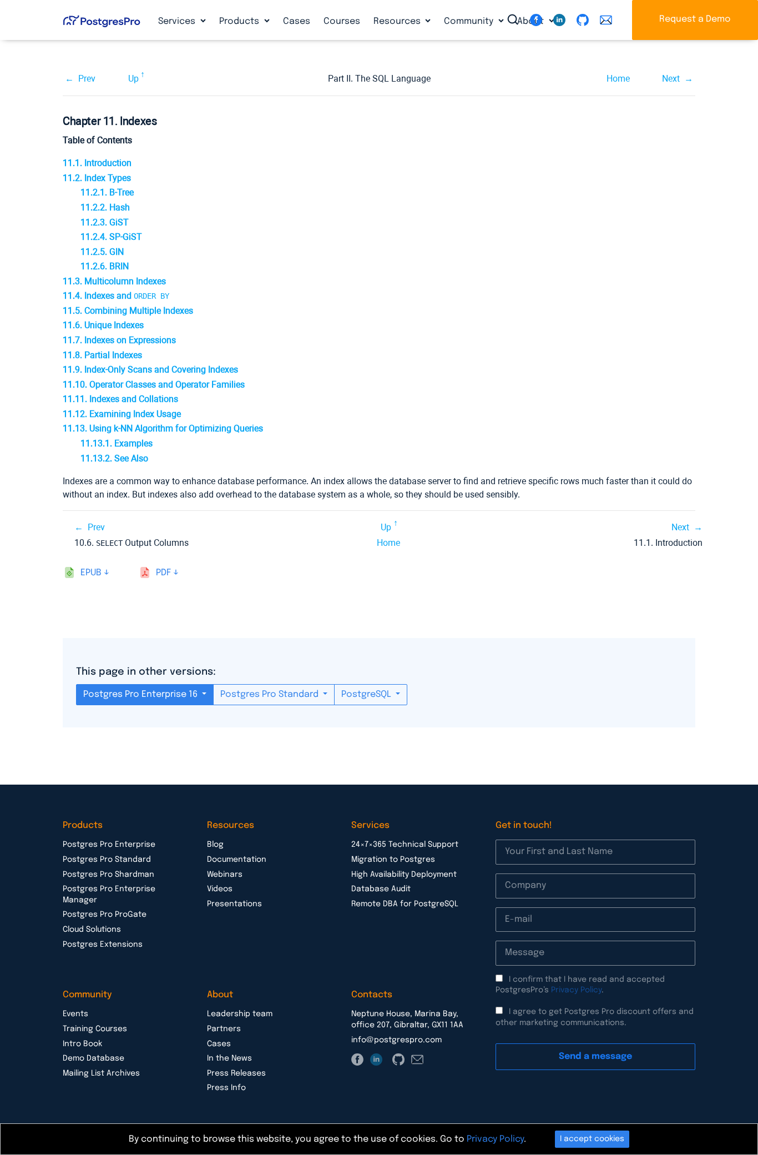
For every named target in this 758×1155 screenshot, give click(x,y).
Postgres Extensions (103, 944)
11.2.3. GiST (104, 222)
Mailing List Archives (101, 1073)
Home (618, 78)
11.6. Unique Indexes (103, 325)
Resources (398, 21)
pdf (163, 573)
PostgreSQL (367, 694)
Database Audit (381, 889)
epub (91, 573)
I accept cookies (592, 1139)
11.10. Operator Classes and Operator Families (154, 384)
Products (240, 21)
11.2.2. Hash (105, 207)
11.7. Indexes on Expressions (119, 340)
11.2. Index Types (97, 178)
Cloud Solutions (92, 929)
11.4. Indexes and (116, 295)
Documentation (236, 859)
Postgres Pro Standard (270, 694)
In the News (229, 1058)
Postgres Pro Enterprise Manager (109, 894)
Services (178, 21)
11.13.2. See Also (114, 458)
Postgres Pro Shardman (108, 874)
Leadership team (239, 1014)
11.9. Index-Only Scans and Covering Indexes (150, 369)
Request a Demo (695, 19)
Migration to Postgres (393, 859)
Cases (296, 21)
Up (133, 78)
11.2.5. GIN (102, 252)
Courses (342, 21)
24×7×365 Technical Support (404, 844)
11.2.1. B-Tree (107, 192)
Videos (220, 889)
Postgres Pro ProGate (104, 914)
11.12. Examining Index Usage (122, 414)
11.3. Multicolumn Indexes (114, 281)
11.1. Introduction (97, 163)
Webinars (224, 874)
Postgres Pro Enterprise (109, 844)
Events (75, 1014)
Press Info (226, 1088)
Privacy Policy (576, 990)
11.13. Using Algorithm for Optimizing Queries (163, 428)
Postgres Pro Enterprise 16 (141, 694)
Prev (86, 78)
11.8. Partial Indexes (102, 355)
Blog (215, 844)
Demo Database (93, 1058)
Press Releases (236, 1073)
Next (671, 78)
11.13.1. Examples (116, 443)
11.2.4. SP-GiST (111, 237)
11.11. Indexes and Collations (120, 399)
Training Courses (95, 1029)
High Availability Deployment (404, 874)
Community (470, 21)
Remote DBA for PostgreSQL (404, 904)
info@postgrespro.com (396, 1040)
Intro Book (82, 1044)
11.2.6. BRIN (104, 266)
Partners (224, 1029)
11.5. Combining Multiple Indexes (128, 310)
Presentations (234, 904)
